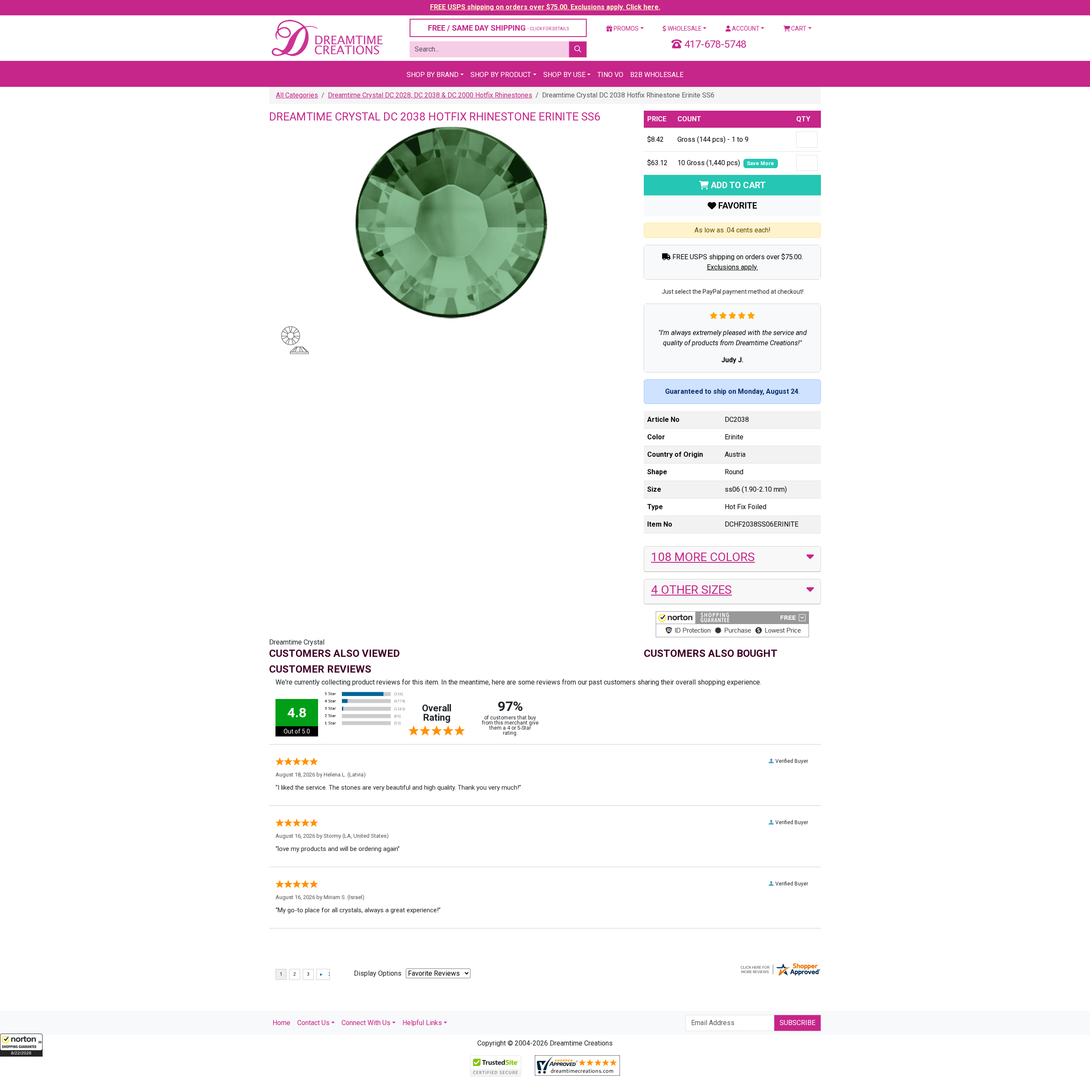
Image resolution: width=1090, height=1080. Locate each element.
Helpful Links (422, 1023)
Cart (798, 28)
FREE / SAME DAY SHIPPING (498, 27)
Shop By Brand (433, 75)
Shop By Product (500, 75)
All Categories (297, 95)
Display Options (378, 973)
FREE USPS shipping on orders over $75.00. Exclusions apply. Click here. (545, 7)
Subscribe (797, 1023)
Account (745, 28)
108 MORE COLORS (703, 557)
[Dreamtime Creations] (326, 38)
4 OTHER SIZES (691, 590)
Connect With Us (365, 1023)
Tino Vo (610, 75)
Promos (625, 28)
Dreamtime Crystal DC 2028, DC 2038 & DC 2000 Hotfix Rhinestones (430, 95)
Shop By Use (564, 75)
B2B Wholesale (656, 75)
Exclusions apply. (732, 267)
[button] (21, 1045)
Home (281, 1023)
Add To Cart (737, 185)
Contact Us (313, 1023)
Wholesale (684, 28)
